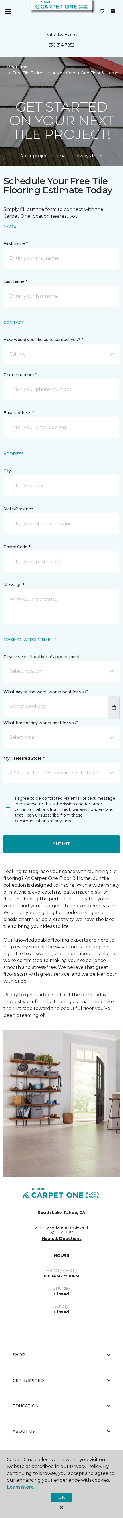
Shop (19, 1354)
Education (26, 1405)
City (7, 471)
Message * (13, 585)
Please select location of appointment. (41, 657)
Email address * (18, 413)
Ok (61, 1497)
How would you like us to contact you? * (43, 340)
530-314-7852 (61, 45)
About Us (24, 1431)
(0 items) (113, 11)
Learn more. (21, 1487)
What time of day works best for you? (40, 723)
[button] (91, 11)
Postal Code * (16, 547)
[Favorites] (102, 11)
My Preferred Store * (23, 758)
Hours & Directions (62, 1238)
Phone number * (20, 375)
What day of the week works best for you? (45, 692)
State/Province (18, 509)
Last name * (15, 281)
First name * (15, 243)
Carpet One (15, 67)
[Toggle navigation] (8, 11)
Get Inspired (28, 1380)
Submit (61, 843)
